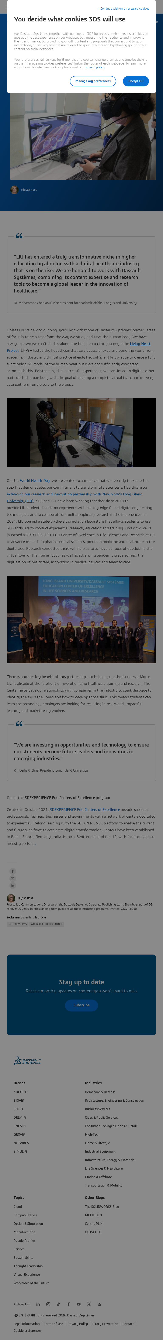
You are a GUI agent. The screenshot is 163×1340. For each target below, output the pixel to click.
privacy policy (95, 67)
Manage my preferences (93, 81)
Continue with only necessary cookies (124, 8)
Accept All (135, 81)
